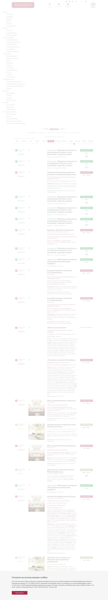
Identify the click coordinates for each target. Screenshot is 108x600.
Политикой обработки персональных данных (38, 585)
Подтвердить (19, 593)
